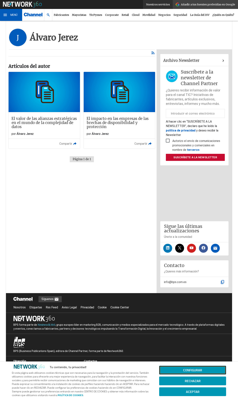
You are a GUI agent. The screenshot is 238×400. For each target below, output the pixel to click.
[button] (11, 15)
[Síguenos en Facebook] (203, 248)
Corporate (112, 15)
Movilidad (148, 15)
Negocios (164, 15)
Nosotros (19, 307)
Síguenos (47, 299)
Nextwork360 (46, 324)
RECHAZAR (193, 380)
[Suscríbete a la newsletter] (215, 248)
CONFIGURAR (192, 370)
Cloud (135, 15)
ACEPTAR (193, 391)
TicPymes (95, 15)
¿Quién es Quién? (223, 15)
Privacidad (87, 307)
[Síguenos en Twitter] (179, 248)
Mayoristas (79, 15)
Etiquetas (35, 307)
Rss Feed (52, 307)
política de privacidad (181, 130)
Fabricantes (61, 15)
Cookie (102, 307)
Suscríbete (195, 157)
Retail (125, 15)
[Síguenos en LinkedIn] (167, 248)
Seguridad (180, 15)
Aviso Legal (69, 307)
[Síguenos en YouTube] (191, 248)
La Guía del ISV (199, 15)
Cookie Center (119, 307)
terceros (193, 150)
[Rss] (153, 53)
